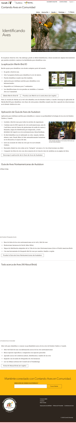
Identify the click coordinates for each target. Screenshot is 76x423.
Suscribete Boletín (52, 1)
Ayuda (53, 12)
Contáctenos (63, 1)
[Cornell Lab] (7, 2)
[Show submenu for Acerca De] (49, 12)
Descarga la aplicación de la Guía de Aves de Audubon (23, 155)
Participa (61, 12)
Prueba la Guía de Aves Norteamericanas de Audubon (22, 255)
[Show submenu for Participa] (65, 12)
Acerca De (45, 12)
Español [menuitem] (71, 1)
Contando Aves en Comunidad (18, 7)
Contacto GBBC (43, 399)
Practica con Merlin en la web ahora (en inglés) (39, 95)
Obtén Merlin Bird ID (10, 95)
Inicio (38, 12)
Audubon (42, 400)
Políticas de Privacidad (58, 405)
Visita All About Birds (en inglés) (14, 365)
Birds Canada (43, 402)
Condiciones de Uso (69, 405)
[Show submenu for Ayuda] (57, 12)
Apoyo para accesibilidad (46, 405)
